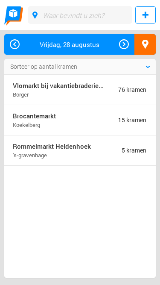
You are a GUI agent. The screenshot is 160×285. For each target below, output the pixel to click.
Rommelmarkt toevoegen (145, 15)
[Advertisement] (72, 203)
